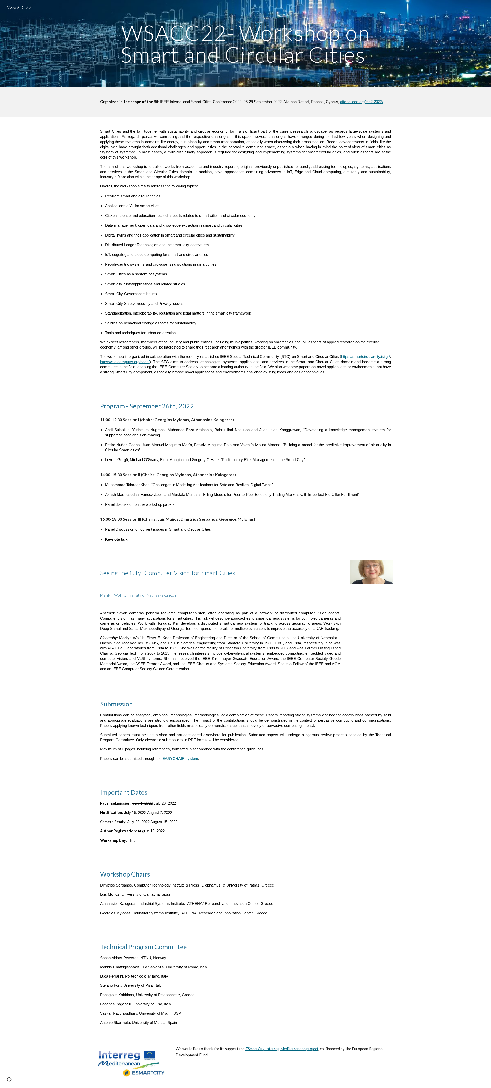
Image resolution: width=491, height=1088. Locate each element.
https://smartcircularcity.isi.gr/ (365, 357)
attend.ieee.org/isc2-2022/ (361, 102)
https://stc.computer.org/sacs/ (125, 362)
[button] (9, 1079)
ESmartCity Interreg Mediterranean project (282, 1049)
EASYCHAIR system (180, 759)
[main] (245, 44)
